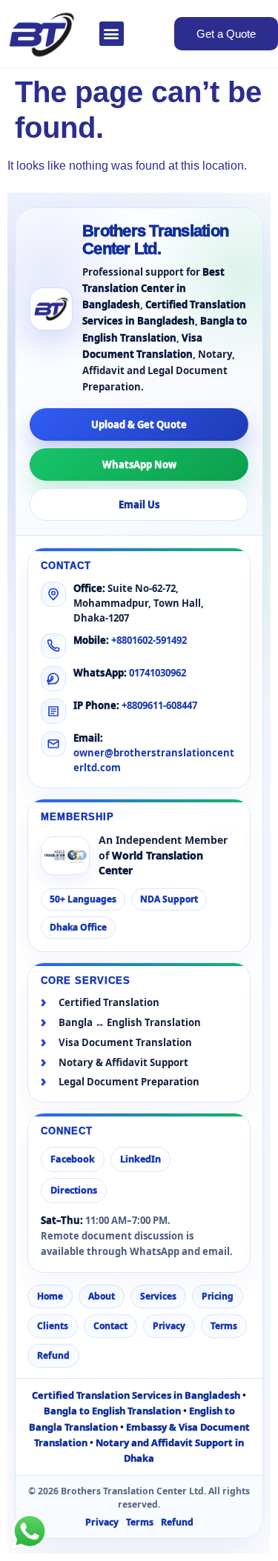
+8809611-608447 (159, 705)
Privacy (169, 1325)
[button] (111, 33)
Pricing (218, 1296)
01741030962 (157, 672)
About (101, 1296)
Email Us (139, 504)
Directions (73, 1190)
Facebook (72, 1159)
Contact (110, 1325)
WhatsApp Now (139, 464)
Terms (224, 1325)
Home (50, 1296)
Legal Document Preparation (129, 1082)
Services (158, 1296)
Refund (53, 1355)
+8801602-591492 (149, 640)
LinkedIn (140, 1159)
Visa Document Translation (125, 1042)
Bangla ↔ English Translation (130, 1022)
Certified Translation (109, 1002)
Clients (52, 1325)
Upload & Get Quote (139, 424)
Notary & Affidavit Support (123, 1062)
